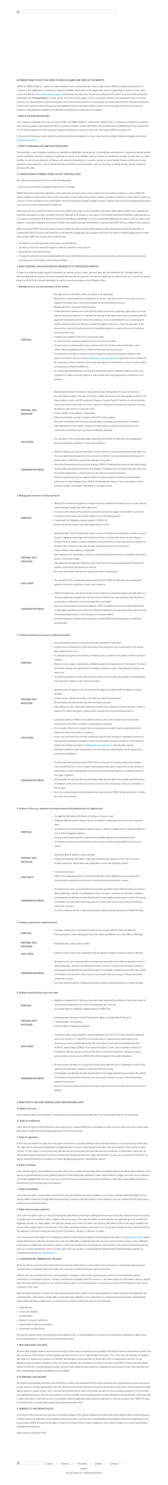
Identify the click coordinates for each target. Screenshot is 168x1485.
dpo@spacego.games (27, 140)
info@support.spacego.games (102, 358)
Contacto (114, 1463)
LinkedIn (98, 1463)
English (84, 1468)
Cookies (49, 1463)
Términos (65, 1463)
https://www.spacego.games (49, 94)
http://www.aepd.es (48, 1253)
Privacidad (82, 1463)
